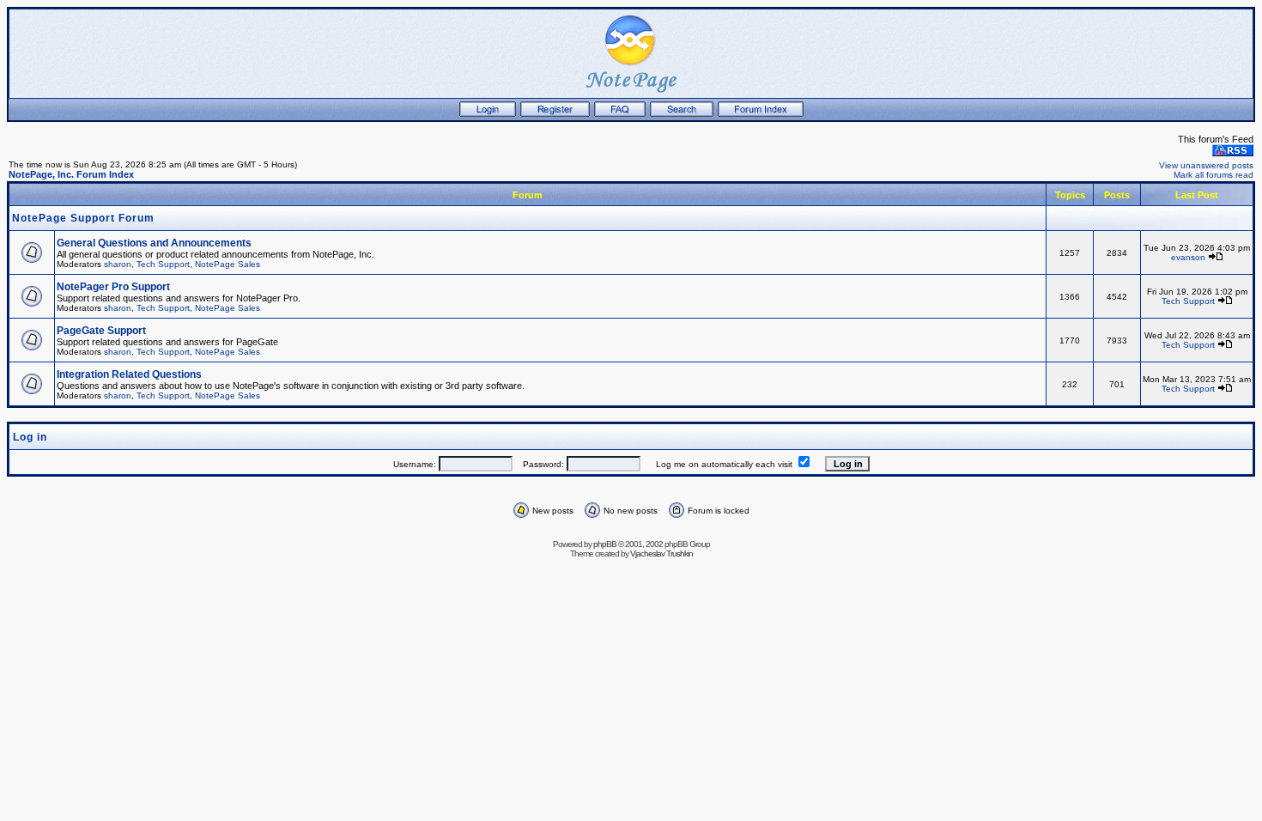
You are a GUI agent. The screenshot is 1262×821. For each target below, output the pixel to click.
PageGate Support (101, 331)
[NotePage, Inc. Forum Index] (760, 113)
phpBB (604, 544)
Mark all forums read (1213, 174)
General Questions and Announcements (154, 243)
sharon (117, 264)
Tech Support (163, 264)
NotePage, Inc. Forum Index (71, 174)
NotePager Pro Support (113, 287)
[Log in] (487, 113)
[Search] (681, 113)
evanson (1188, 257)
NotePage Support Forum (83, 218)
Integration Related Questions (129, 374)
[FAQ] (619, 113)
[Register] (555, 113)
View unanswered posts (1206, 165)
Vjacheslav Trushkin (661, 553)
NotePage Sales (227, 264)
